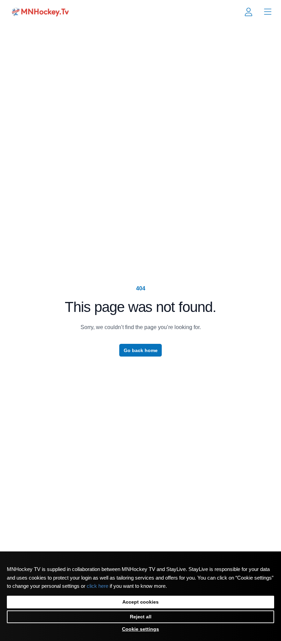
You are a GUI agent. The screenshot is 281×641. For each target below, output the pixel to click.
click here (97, 586)
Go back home (141, 350)
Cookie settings (140, 629)
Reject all (140, 616)
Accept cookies (140, 602)
